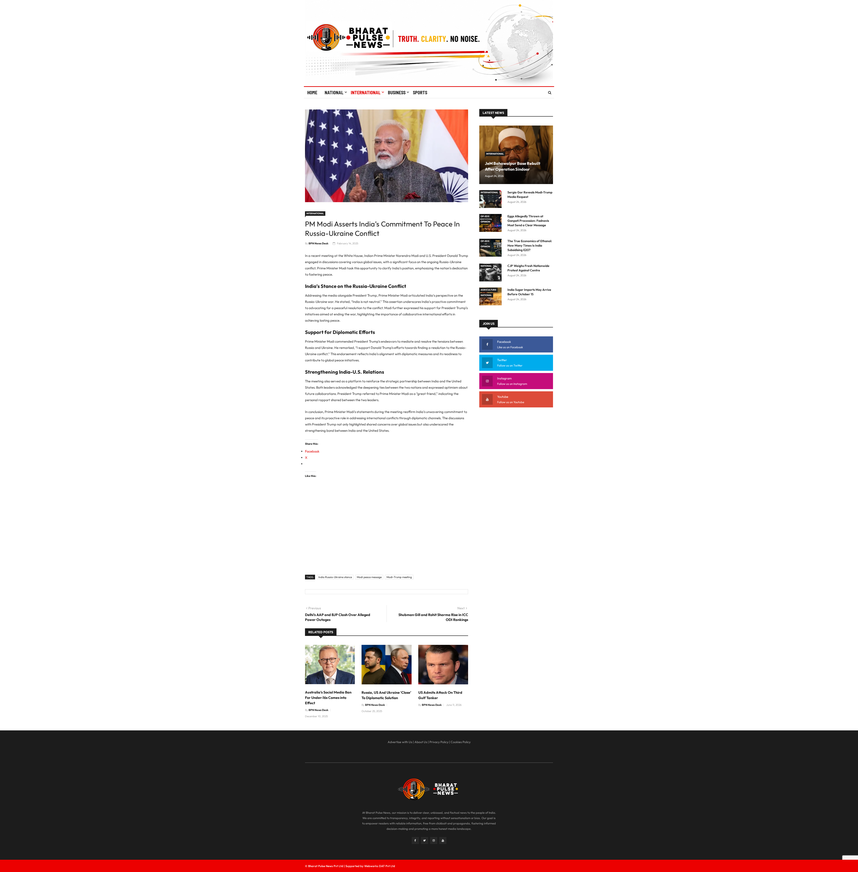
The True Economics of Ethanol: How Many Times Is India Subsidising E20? (529, 245)
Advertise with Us (400, 742)
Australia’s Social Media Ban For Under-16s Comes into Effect (328, 697)
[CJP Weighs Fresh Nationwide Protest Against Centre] (491, 273)
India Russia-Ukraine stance (335, 577)
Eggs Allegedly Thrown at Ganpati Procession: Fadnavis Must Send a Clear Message (528, 220)
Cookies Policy (461, 742)
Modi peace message (369, 577)
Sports (420, 92)
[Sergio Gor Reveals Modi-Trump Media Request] (491, 200)
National (334, 92)
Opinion (485, 221)
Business (397, 92)
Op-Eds (485, 216)
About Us (420, 742)
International (366, 92)
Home (312, 92)
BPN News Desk (318, 243)
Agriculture (488, 289)
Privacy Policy (438, 742)
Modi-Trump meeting (399, 577)
